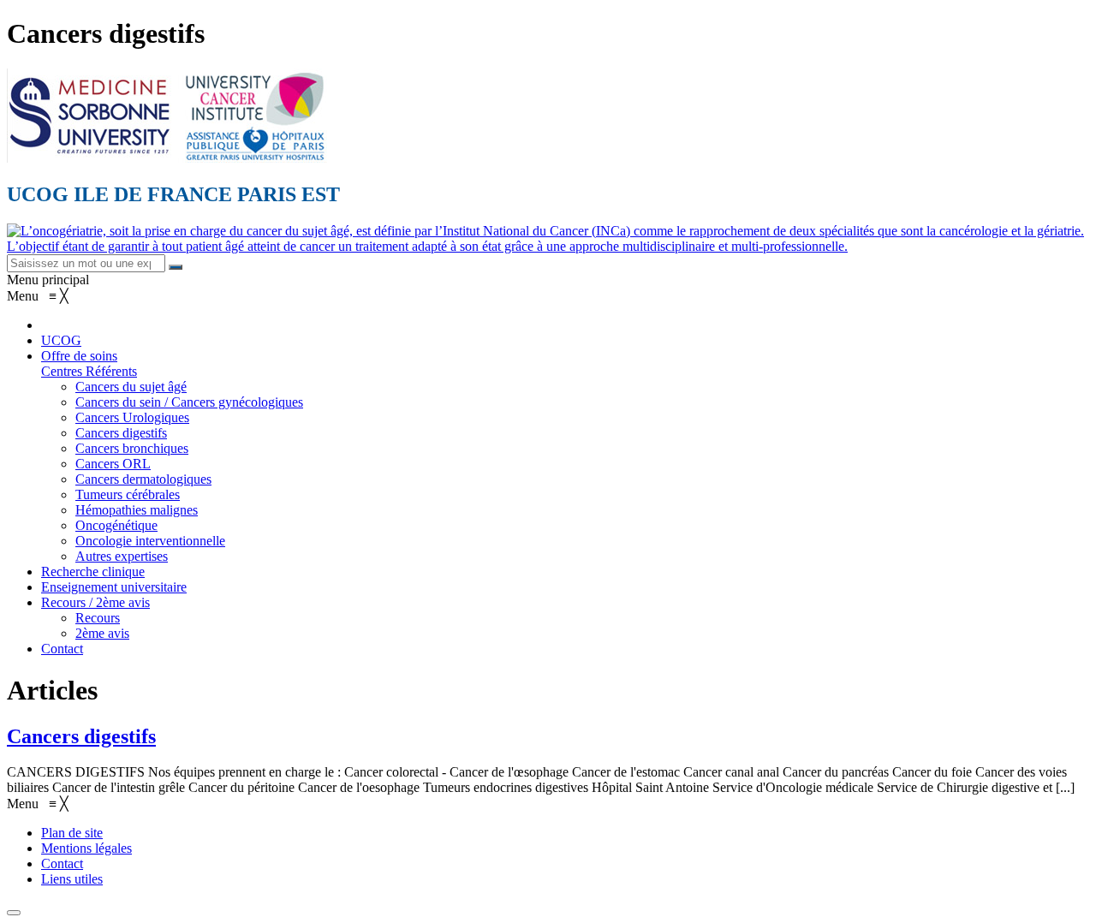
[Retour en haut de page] (14, 912)
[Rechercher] (175, 267)
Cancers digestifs (81, 736)
